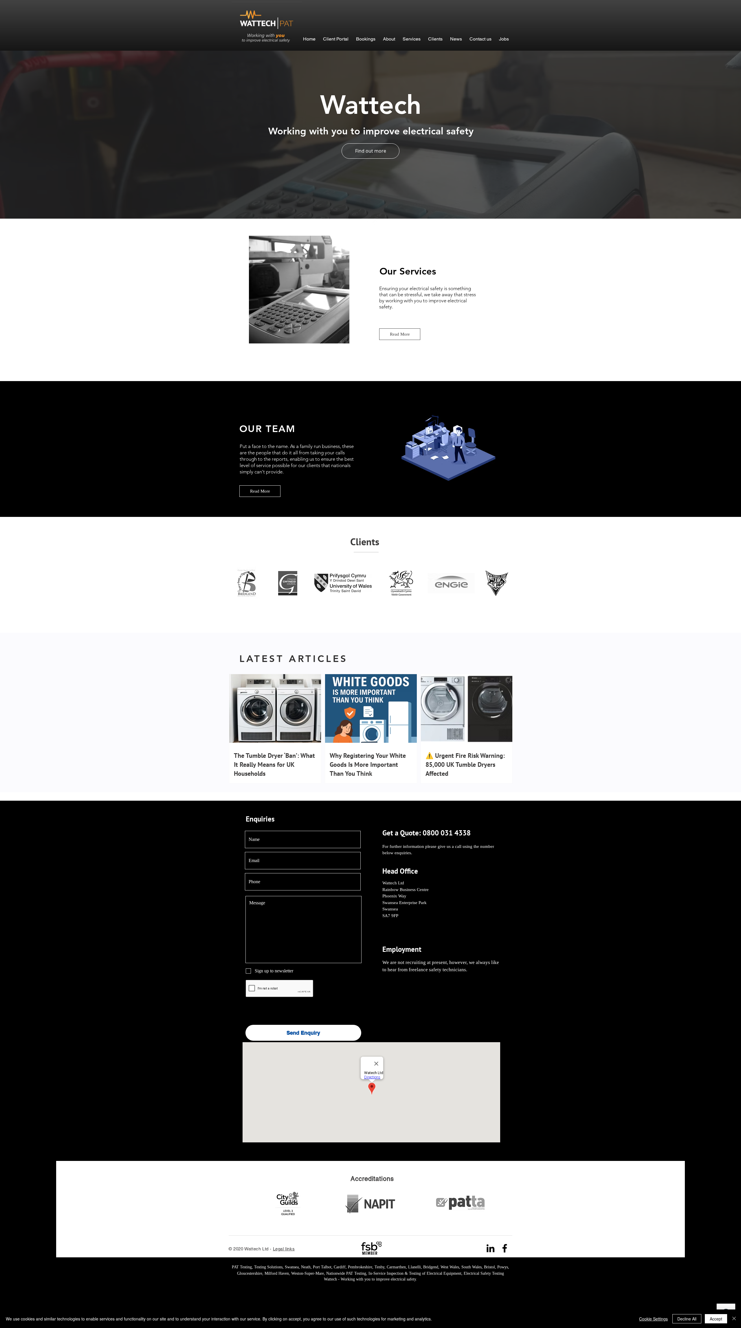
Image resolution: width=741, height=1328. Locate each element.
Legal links (284, 1248)
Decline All (686, 1319)
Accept (716, 1319)
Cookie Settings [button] (653, 1319)
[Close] (734, 1318)
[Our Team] (450, 449)
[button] (365, 36)
